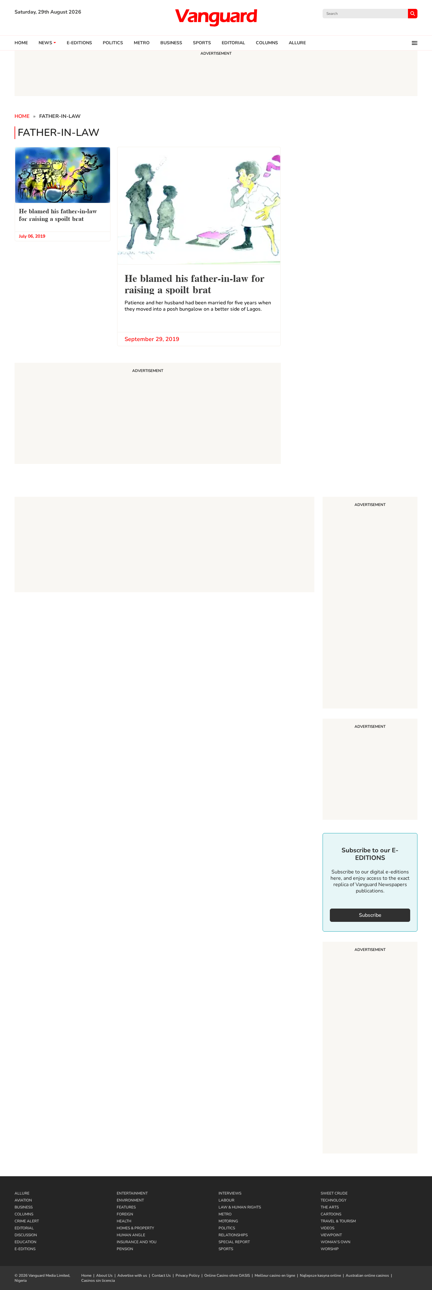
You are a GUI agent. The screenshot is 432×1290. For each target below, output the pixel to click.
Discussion (26, 1235)
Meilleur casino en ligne (275, 1275)
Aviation (23, 1200)
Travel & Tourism (338, 1221)
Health (124, 1221)
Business (171, 43)
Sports (202, 43)
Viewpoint (331, 1235)
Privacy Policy (188, 1275)
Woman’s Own (335, 1241)
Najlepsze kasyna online (320, 1275)
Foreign (125, 1214)
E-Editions (25, 1248)
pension (125, 1248)
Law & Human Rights (240, 1207)
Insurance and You (137, 1241)
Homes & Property (135, 1228)
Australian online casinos (367, 1275)
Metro (142, 43)
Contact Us (161, 1275)
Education (25, 1241)
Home (21, 43)
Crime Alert (27, 1221)
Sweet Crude (334, 1193)
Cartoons (331, 1214)
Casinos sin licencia (98, 1280)
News (45, 43)
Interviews (230, 1193)
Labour (226, 1200)
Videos (327, 1228)
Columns (267, 43)
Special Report (234, 1241)
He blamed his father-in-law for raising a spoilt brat (58, 214)
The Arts (330, 1207)
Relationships (233, 1235)
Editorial (233, 43)
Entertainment (132, 1193)
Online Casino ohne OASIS (227, 1275)
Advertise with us (132, 1275)
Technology (333, 1200)
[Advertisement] (370, 603)
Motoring (228, 1221)
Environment (130, 1200)
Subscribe (370, 915)
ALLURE (297, 43)
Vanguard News (216, 18)
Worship (330, 1248)
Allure (22, 1193)
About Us (104, 1275)
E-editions (79, 43)
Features (126, 1207)
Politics (113, 43)
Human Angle (131, 1235)
